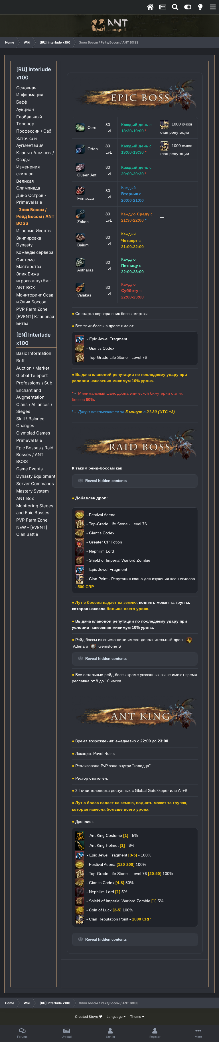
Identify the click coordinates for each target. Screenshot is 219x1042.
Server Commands (35, 483)
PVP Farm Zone (32, 309)
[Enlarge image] (135, 94)
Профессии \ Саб (33, 131)
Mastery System (32, 491)
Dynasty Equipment (35, 476)
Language (115, 1016)
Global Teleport (32, 375)
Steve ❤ (95, 1016)
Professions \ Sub (34, 383)
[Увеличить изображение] (80, 524)
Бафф (21, 102)
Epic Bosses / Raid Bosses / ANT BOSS (34, 454)
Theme (136, 1016)
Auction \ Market (32, 368)
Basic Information (33, 353)
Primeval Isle (29, 440)
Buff (20, 360)
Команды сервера (34, 252)
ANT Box (25, 498)
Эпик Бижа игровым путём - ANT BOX (34, 280)
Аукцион (25, 109)
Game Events (29, 468)
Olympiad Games (33, 433)
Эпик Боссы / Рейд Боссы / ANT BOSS (35, 216)
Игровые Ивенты (33, 230)
